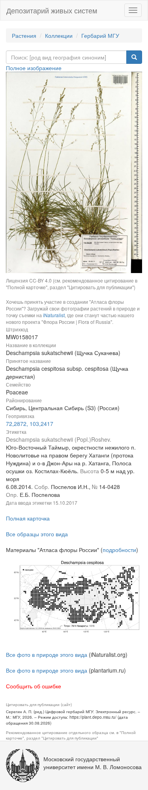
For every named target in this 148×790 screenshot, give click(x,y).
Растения (24, 35)
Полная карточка (28, 518)
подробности (119, 550)
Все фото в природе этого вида (46, 654)
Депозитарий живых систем (51, 10)
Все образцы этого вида (37, 534)
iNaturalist (54, 315)
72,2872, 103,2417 (29, 424)
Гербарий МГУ (100, 35)
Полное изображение (34, 68)
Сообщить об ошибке (33, 686)
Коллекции (59, 35)
